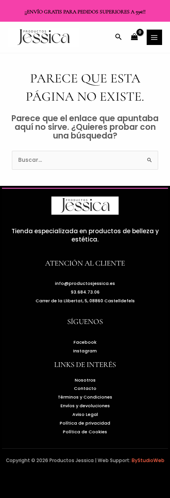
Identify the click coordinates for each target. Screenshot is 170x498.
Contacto (85, 388)
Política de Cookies (85, 432)
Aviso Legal (85, 414)
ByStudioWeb (148, 460)
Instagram (85, 351)
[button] (118, 37)
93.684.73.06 (85, 292)
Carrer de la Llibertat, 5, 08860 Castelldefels (85, 301)
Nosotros (85, 380)
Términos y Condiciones (85, 397)
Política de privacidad (85, 423)
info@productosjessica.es (85, 283)
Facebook (85, 342)
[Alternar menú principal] (154, 37)
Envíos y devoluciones (85, 406)
